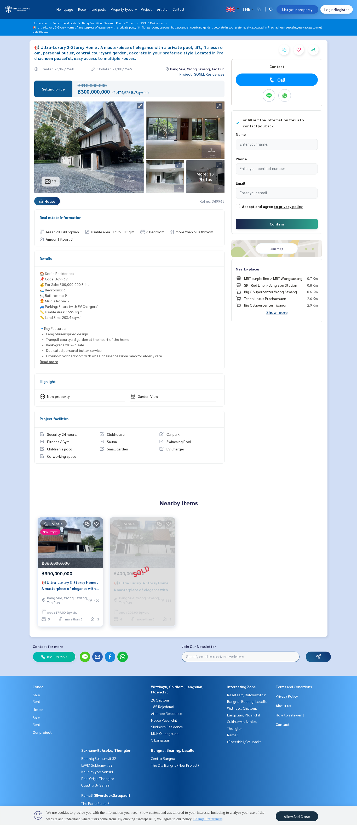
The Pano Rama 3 (95, 803)
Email (240, 183)
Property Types (122, 9)
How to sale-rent (290, 715)
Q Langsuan (160, 740)
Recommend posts (92, 9)
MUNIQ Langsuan (165, 733)
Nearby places (248, 269)
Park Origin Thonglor (97, 778)
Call (281, 80)
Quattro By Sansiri (95, 785)
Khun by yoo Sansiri (97, 771)
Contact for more (48, 646)
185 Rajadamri (162, 706)
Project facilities (54, 418)
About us (283, 705)
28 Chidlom (160, 700)
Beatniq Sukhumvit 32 (98, 758)
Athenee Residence (166, 713)
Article (162, 9)
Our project (42, 732)
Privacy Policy (287, 696)
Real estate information (60, 217)
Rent (36, 701)
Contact (178, 9)
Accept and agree (257, 206)
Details (46, 258)
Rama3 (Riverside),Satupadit (105, 795)
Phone (241, 158)
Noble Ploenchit (164, 720)
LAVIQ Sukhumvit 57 (97, 765)
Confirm (277, 224)
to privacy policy (288, 206)
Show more (276, 312)
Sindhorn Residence (167, 726)
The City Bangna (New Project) (175, 765)
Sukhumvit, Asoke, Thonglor (106, 750)
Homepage (64, 9)
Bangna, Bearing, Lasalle (172, 750)
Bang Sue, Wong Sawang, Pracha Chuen (108, 23)
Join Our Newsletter (199, 646)
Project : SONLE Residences (202, 74)
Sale (36, 694)
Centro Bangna (163, 758)
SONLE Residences (151, 23)
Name (241, 134)
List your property (297, 9)
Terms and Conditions (294, 686)
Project (146, 9)
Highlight (48, 381)
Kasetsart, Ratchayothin (246, 694)
